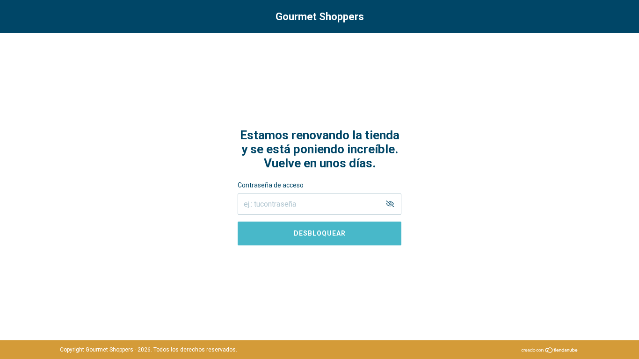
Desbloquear (320, 233)
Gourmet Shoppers (320, 16)
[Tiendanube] (550, 350)
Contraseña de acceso (271, 185)
